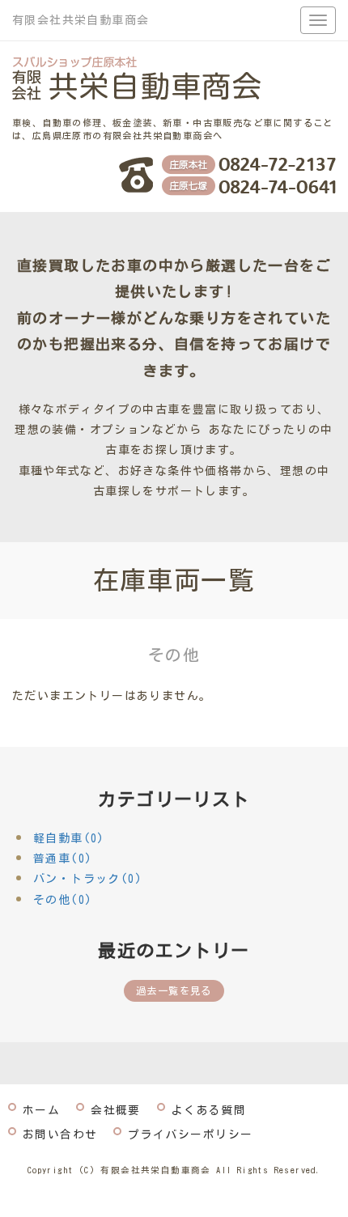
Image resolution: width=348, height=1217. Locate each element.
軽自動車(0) (69, 838)
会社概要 (116, 1110)
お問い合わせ (60, 1134)
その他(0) (62, 899)
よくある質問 (209, 1110)
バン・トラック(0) (87, 878)
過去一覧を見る (174, 990)
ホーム (41, 1110)
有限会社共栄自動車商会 (80, 20)
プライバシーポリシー (190, 1134)
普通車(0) (62, 858)
